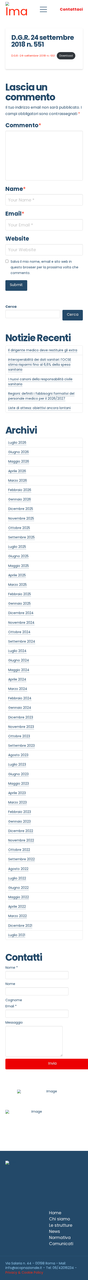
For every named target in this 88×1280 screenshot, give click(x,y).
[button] (43, 9)
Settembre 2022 (21, 859)
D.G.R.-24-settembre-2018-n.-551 (33, 55)
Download (66, 55)
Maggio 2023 (18, 783)
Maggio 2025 (18, 565)
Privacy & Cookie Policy (24, 1272)
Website (17, 238)
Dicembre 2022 (20, 831)
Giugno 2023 (18, 774)
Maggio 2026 (18, 461)
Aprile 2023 (17, 793)
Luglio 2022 (17, 878)
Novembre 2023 (21, 726)
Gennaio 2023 (19, 821)
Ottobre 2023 (19, 736)
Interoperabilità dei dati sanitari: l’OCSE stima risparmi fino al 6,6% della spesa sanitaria (39, 364)
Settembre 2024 (21, 641)
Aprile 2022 (17, 906)
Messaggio (14, 1022)
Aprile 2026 (17, 471)
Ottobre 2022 (19, 849)
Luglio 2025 (17, 546)
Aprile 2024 (17, 679)
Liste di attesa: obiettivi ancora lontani (39, 408)
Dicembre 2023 (20, 717)
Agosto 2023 (18, 755)
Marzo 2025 (17, 584)
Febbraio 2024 (19, 698)
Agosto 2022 (18, 868)
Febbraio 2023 (19, 811)
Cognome (13, 1000)
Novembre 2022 (21, 840)
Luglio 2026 (17, 442)
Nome (11, 967)
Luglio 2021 (16, 935)
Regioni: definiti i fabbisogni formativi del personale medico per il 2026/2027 (41, 396)
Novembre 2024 (21, 622)
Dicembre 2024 (21, 613)
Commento (23, 125)
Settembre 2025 (21, 537)
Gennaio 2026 (19, 499)
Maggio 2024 (18, 670)
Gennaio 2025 (19, 603)
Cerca (10, 306)
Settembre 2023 (21, 745)
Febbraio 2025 (19, 594)
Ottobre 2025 (19, 527)
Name (15, 189)
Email (15, 213)
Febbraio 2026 (19, 490)
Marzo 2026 (17, 480)
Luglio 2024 (17, 650)
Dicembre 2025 (20, 508)
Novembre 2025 (21, 518)
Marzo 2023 (17, 802)
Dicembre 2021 (20, 925)
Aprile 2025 (17, 575)
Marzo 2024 (17, 688)
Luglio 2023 (17, 764)
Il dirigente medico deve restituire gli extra (42, 350)
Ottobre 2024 (19, 632)
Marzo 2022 (17, 916)
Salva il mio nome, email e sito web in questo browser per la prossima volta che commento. (44, 267)
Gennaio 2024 (19, 707)
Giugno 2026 (18, 452)
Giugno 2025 (18, 556)
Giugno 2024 (18, 660)
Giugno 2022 (18, 887)
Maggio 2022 (18, 897)
